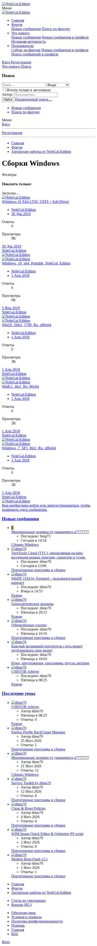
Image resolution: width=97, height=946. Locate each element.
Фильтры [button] (9, 175)
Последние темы (18, 693)
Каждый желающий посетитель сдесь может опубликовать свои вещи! (47, 648)
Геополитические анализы (32, 604)
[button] (7, 8)
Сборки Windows (25, 545)
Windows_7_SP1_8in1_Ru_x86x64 (29, 448)
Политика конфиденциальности (37, 921)
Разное (16, 595)
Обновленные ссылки (29, 625)
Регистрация (12, 133)
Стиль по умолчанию (28, 901)
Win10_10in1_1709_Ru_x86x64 (26, 325)
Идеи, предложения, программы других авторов (50, 663)
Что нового (20, 33)
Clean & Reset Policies (28, 808)
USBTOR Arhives (25, 672)
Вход (6, 124)
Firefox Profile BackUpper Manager (38, 732)
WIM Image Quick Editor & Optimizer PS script (47, 834)
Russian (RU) (21, 905)
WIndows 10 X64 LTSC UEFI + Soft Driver (35, 202)
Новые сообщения (26, 29)
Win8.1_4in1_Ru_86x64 (20, 386)
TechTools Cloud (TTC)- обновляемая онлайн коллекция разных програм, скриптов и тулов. (48, 555)
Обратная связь (23, 913)
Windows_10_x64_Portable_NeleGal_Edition (36, 263)
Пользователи (22, 46)
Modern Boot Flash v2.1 (29, 859)
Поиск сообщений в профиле (34, 54)
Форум (16, 25)
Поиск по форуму (56, 29)
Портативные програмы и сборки (38, 570)
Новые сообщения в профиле (65, 37)
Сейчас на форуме (25, 50)
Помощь (18, 925)
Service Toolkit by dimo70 (31, 783)
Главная (17, 20)
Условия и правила (26, 917)
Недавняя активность (28, 41)
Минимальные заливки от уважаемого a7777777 (50, 532)
